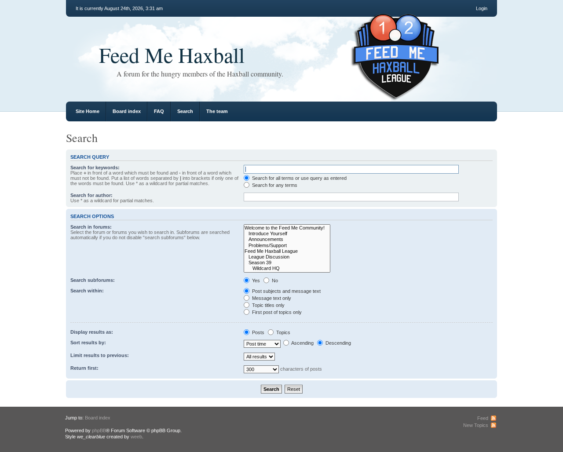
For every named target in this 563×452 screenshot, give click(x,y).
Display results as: (91, 332)
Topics (282, 332)
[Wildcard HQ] (287, 268)
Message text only (271, 298)
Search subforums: (92, 280)
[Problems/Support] (287, 245)
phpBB (99, 430)
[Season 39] (287, 263)
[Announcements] (287, 239)
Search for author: (91, 195)
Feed (482, 418)
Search (185, 111)
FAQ (159, 111)
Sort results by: (88, 342)
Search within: (87, 290)
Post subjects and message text (286, 291)
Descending (337, 343)
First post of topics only (276, 312)
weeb (136, 436)
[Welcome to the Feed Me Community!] (287, 228)
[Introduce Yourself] (287, 234)
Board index (127, 111)
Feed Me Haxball (172, 54)
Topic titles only (268, 305)
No (274, 280)
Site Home (87, 111)
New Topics (475, 425)
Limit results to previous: (99, 355)
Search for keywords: (95, 167)
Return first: (84, 368)
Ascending (302, 343)
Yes (255, 280)
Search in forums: (91, 227)
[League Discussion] (287, 257)
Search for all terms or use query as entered (299, 178)
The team (217, 111)
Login (481, 8)
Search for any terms (274, 185)
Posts (257, 332)
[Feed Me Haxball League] (287, 251)
